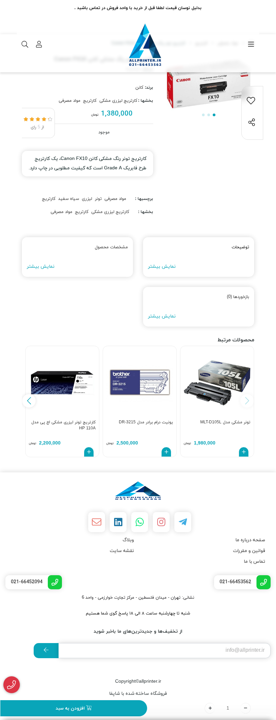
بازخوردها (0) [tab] (238, 297)
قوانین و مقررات (249, 551)
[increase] (210, 708)
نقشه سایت (122, 551)
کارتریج (90, 101)
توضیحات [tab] (240, 247)
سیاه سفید (68, 199)
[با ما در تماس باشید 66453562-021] (11, 684)
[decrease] (245, 708)
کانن (139, 88)
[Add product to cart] (244, 452)
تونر (98, 199)
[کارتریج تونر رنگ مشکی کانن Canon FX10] (138, 490)
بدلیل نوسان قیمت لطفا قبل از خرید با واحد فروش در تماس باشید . (138, 8)
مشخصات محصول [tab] (111, 247)
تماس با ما (254, 561)
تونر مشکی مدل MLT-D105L (225, 422)
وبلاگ (128, 540)
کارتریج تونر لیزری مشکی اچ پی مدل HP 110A (63, 425)
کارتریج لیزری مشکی (118, 101)
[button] (29, 401)
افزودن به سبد (71, 708)
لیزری (87, 199)
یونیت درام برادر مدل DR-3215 (146, 422)
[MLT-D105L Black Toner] (217, 382)
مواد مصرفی (69, 101)
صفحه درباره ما (250, 540)
